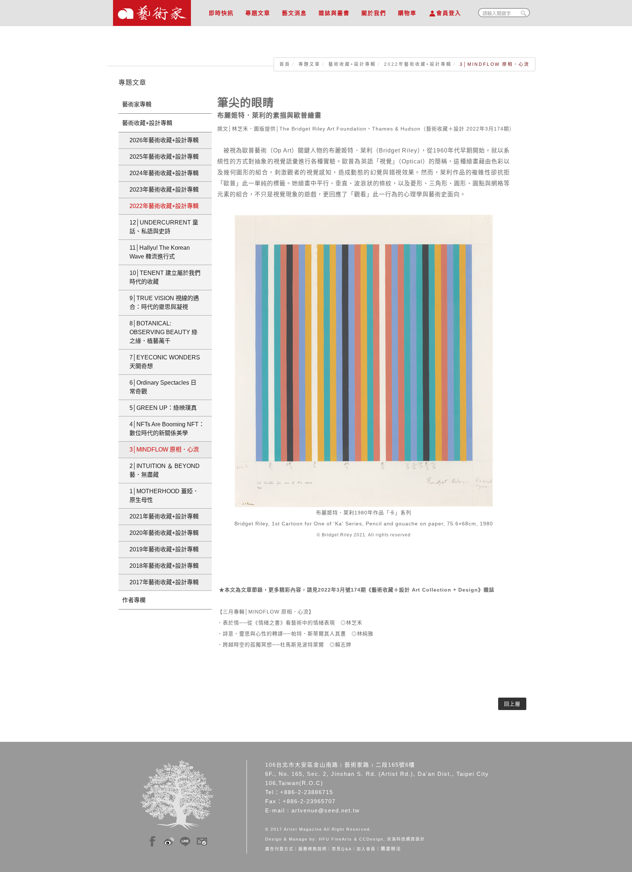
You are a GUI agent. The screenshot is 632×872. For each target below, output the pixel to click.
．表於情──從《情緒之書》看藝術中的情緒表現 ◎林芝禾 (289, 623)
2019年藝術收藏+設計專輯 (164, 549)
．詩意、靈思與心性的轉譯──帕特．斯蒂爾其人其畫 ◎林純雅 (295, 634)
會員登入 (448, 13)
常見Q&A (342, 849)
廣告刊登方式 (279, 849)
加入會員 (366, 849)
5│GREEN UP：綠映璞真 (163, 408)
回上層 (512, 704)
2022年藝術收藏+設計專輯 (418, 64)
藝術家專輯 (136, 104)
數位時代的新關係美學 (166, 428)
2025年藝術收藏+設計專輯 (164, 157)
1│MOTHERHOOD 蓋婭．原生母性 (164, 495)
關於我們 (373, 13)
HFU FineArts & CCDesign (351, 839)
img (152, 840)
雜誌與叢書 (334, 13)
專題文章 (257, 13)
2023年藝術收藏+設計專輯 (164, 189)
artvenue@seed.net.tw (325, 810)
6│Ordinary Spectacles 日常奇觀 (162, 387)
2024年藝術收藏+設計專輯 (164, 173)
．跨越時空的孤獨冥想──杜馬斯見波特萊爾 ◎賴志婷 (284, 645)
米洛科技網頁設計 (406, 839)
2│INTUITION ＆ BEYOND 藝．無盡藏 (164, 470)
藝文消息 (294, 13)
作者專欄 (134, 600)
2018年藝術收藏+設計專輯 (164, 566)
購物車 (407, 13)
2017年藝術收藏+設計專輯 (164, 582)
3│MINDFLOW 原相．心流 (164, 449)
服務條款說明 (312, 849)
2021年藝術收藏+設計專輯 (164, 516)
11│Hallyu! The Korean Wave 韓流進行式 (159, 252)
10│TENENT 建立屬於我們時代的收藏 (164, 277)
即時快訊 (221, 13)
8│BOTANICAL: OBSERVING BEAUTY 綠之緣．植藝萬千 (163, 332)
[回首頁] (152, 11)
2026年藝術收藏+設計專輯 (164, 140)
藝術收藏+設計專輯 (352, 64)
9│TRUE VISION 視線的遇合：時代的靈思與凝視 (164, 302)
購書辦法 (391, 849)
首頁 (284, 64)
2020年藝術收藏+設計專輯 (164, 533)
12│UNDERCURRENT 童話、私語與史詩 (163, 226)
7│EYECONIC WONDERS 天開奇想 (164, 361)
